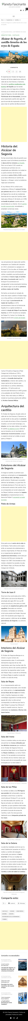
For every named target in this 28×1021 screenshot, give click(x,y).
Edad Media (20, 911)
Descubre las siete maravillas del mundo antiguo (7, 986)
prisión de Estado (19, 318)
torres (4, 919)
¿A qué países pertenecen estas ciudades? (6, 1002)
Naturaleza (4, 965)
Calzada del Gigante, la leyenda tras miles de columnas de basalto (8, 969)
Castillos (15, 35)
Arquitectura (6, 35)
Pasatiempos (5, 998)
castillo (5, 911)
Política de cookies (17, 1014)
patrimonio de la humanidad (10, 916)
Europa (11, 914)
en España (20, 163)
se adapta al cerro (13, 429)
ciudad (12, 911)
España (4, 914)
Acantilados (5, 964)
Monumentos (5, 982)
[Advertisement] (14, 124)
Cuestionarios (5, 997)
